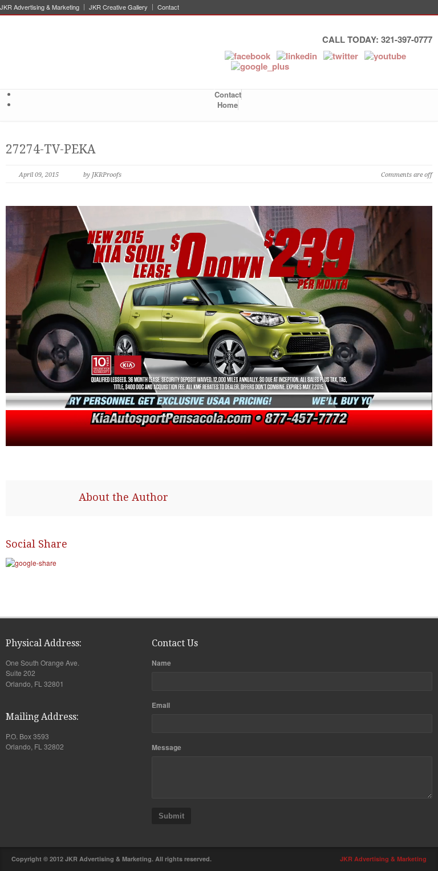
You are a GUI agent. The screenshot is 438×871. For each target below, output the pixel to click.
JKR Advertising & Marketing (39, 7)
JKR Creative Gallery (118, 7)
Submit (171, 816)
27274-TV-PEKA (51, 149)
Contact (168, 7)
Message (166, 747)
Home (227, 104)
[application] (219, 326)
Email (161, 705)
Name (161, 663)
